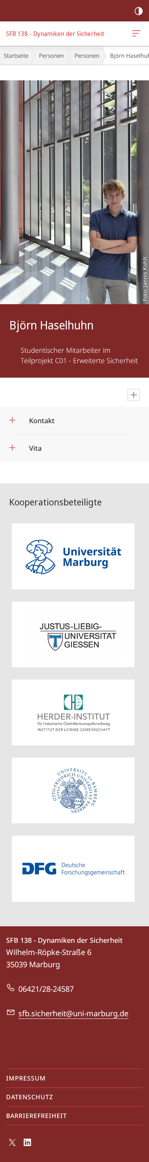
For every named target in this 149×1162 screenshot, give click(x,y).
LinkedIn (27, 1147)
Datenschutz (29, 1097)
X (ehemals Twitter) (12, 1145)
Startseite (16, 55)
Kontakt (42, 418)
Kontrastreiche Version (138, 10)
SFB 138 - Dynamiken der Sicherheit (137, 33)
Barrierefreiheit (36, 1115)
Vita (35, 445)
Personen (51, 55)
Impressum (26, 1078)
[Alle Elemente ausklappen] (134, 395)
